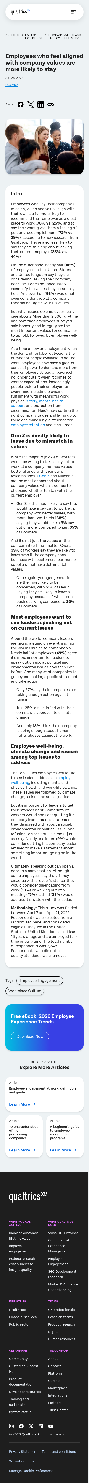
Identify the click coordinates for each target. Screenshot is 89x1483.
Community (18, 1359)
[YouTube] (50, 1426)
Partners (54, 1403)
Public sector (19, 1324)
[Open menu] (73, 11)
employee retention (28, 425)
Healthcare (17, 1310)
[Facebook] (21, 1426)
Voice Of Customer (63, 1233)
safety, (32, 401)
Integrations (57, 1396)
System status (20, 1412)
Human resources (61, 1339)
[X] (31, 1426)
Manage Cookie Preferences (31, 1471)
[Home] (20, 12)
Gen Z (44, 476)
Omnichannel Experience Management (58, 1246)
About (53, 1359)
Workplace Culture (24, 991)
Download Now (30, 1036)
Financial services (23, 1317)
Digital (53, 1332)
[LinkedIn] (41, 1426)
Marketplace (58, 1388)
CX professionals (61, 1310)
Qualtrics (11, 85)
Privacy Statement (23, 1451)
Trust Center (58, 1410)
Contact (54, 1366)
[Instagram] (11, 1426)
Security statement (24, 1461)
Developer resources (25, 1392)
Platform (55, 1374)
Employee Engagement (39, 980)
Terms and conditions (59, 1451)
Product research (61, 1324)
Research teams (60, 1317)
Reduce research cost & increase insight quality (22, 1264)
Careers (54, 1381)
